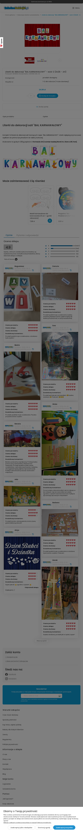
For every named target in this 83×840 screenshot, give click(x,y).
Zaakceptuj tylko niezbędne (21, 828)
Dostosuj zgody (44, 828)
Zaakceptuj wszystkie (64, 828)
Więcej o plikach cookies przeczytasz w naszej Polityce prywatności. (27, 823)
